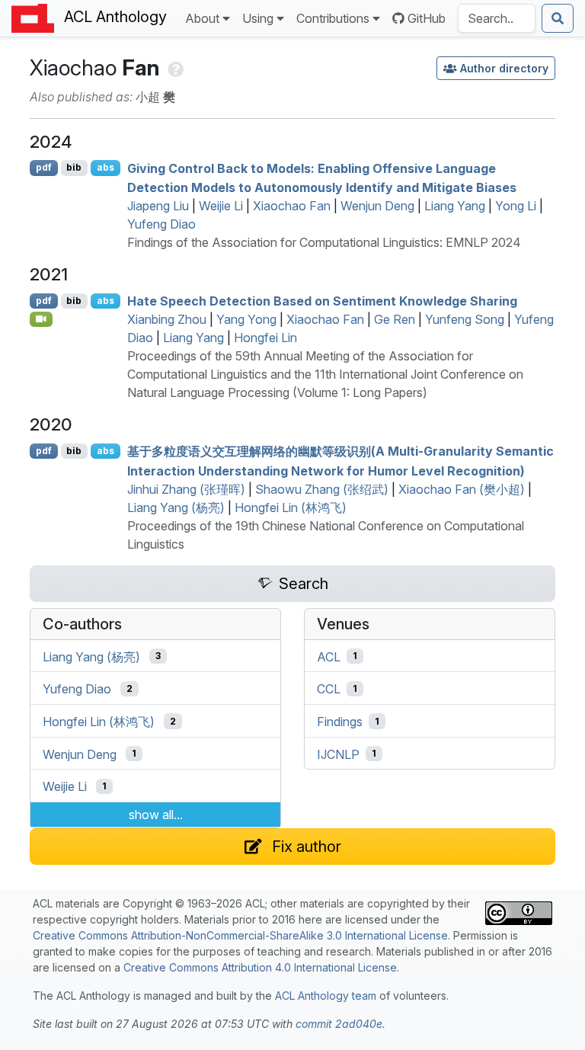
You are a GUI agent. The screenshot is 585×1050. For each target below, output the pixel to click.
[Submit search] (558, 18)
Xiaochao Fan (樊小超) (461, 489)
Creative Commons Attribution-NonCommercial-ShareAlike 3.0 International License (240, 935)
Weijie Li (221, 205)
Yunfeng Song (464, 319)
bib (74, 167)
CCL (328, 688)
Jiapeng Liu (158, 205)
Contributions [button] (332, 18)
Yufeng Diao (161, 224)
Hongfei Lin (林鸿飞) (291, 507)
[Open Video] (41, 319)
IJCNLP (338, 753)
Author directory (504, 68)
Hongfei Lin (265, 337)
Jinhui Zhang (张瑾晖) (186, 489)
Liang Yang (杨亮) (176, 507)
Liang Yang (454, 205)
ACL (328, 656)
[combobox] (496, 18)
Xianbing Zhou (166, 319)
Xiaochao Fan (292, 205)
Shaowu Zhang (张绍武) (321, 489)
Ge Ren (394, 319)
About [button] (202, 18)
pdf (44, 167)
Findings (340, 721)
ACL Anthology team (325, 995)
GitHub (427, 18)
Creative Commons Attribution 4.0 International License (260, 967)
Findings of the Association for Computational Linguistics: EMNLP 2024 (324, 242)
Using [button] (257, 18)
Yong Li (515, 205)
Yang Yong (246, 319)
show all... (156, 814)
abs (105, 167)
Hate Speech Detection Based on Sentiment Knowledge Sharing (322, 301)
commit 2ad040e (339, 1023)
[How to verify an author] (174, 68)
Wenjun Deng (377, 205)
